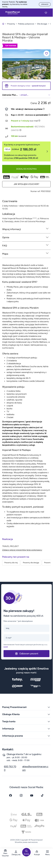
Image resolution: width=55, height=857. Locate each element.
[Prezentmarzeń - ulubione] (45, 12)
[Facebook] (10, 795)
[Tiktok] (42, 795)
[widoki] (26, 64)
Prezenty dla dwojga (31, 563)
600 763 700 (10, 768)
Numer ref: (36, 191)
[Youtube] (32, 795)
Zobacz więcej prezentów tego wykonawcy (22, 550)
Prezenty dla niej (11, 563)
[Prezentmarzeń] (13, 12)
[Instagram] (21, 795)
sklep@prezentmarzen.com (35, 768)
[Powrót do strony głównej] (3, 24)
